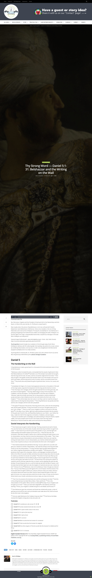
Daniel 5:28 (17, 526)
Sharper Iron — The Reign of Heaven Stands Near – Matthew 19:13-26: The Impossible (79, 351)
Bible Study (11, 549)
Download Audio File (16, 319)
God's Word (30, 549)
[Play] (13, 317)
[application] (35, 317)
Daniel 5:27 (17, 523)
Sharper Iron (76, 347)
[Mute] (53, 317)
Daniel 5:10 (17, 509)
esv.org (19, 537)
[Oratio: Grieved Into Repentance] (69, 359)
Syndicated (59, 22)
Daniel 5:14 (17, 515)
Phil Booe (45, 549)
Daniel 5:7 (16, 507)
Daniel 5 (20, 549)
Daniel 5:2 (16, 504)
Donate (30, 1)
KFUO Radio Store (17, 1)
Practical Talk (33, 22)
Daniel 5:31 (17, 530)
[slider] (57, 317)
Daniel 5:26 (17, 520)
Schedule (67, 22)
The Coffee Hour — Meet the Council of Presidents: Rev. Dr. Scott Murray (79, 342)
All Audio (6, 22)
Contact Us (10, 1)
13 (36, 504)
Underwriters (24, 1)
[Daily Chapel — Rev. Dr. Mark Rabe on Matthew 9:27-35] (69, 334)
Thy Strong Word (46, 162)
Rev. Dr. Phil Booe (39, 175)
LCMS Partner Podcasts (47, 22)
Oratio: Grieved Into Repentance (77, 359)
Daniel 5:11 (17, 512)
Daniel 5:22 (17, 518)
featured (25, 549)
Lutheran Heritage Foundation (38, 354)
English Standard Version (18, 534)
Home (5, 1)
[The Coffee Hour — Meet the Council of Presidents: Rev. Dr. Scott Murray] (69, 341)
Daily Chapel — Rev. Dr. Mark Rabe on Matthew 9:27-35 (79, 334)
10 (40, 507)
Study (24, 22)
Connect (76, 22)
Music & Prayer (16, 22)
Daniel (16, 549)
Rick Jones (50, 549)
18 (38, 504)
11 (34, 504)
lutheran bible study (38, 549)
